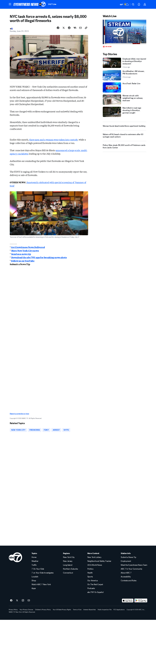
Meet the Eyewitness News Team (134, 565)
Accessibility (126, 577)
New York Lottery (94, 557)
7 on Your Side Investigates (42, 573)
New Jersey (67, 561)
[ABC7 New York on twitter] (17, 600)
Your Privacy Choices (26, 609)
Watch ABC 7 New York (41, 584)
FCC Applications (119, 609)
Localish (35, 577)
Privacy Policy (13, 609)
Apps (34, 588)
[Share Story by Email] (80, 28)
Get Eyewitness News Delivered (28, 247)
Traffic (34, 565)
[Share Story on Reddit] (69, 28)
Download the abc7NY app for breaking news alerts (39, 257)
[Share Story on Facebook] (58, 28)
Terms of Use (77, 609)
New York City (69, 557)
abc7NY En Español (95, 592)
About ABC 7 (126, 573)
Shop (34, 581)
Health (90, 573)
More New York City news (25, 250)
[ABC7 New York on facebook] (11, 600)
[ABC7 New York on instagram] (22, 600)
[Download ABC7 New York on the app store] (128, 600)
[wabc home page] (15, 557)
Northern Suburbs (70, 569)
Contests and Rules (128, 581)
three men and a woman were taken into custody (53, 139)
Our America (92, 581)
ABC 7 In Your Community (131, 569)
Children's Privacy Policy (43, 609)
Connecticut (68, 573)
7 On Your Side (38, 569)
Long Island (67, 565)
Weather (35, 561)
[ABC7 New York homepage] (30, 4)
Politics (90, 569)
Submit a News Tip (128, 557)
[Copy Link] (86, 28)
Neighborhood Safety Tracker (99, 561)
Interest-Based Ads (89, 609)
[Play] (124, 32)
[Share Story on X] (64, 28)
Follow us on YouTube (22, 260)
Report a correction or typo (19, 414)
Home (34, 557)
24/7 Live (52, 4)
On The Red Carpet (95, 584)
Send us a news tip (21, 254)
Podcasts (91, 588)
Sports (90, 577)
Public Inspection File (105, 609)
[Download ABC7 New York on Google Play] (140, 600)
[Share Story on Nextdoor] (75, 28)
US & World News (94, 565)
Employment (126, 561)
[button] (10, 4)
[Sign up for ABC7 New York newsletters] (28, 600)
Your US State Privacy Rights (62, 609)
